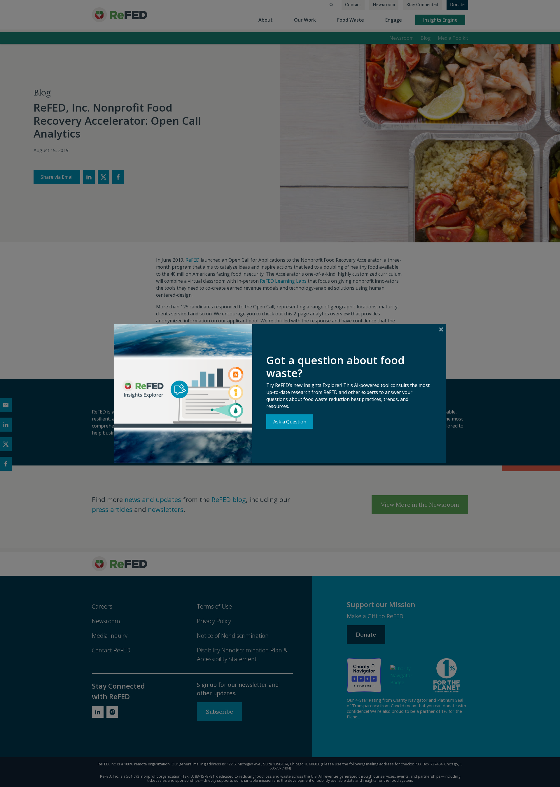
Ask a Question (289, 421)
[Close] (441, 329)
